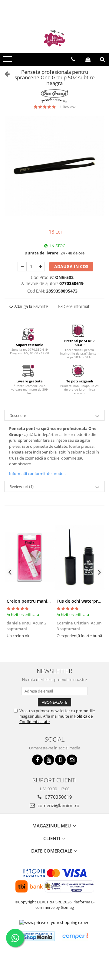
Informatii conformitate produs (37, 473)
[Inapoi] (4, 74)
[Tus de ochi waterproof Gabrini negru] (79, 557)
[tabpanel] (54, 166)
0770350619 (58, 797)
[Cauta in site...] (102, 59)
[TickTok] (60, 760)
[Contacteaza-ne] (73, 59)
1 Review (67, 107)
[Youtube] (49, 760)
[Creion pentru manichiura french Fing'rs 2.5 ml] (29, 557)
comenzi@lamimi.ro (57, 805)
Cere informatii (76, 306)
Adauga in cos (71, 266)
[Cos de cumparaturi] (88, 59)
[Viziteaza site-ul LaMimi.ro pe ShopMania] (38, 936)
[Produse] (8, 60)
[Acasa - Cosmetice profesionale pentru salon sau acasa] (54, 38)
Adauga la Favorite (30, 306)
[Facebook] (37, 760)
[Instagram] (72, 760)
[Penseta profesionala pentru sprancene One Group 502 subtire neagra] (54, 166)
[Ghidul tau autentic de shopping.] (75, 936)
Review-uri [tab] (21, 486)
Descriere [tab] (17, 415)
